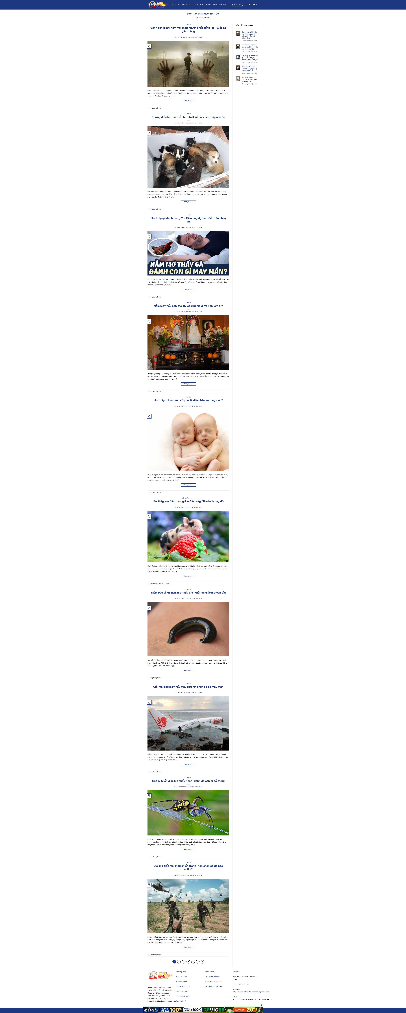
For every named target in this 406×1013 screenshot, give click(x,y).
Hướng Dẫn (185, 498)
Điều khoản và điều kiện (214, 986)
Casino (189, 5)
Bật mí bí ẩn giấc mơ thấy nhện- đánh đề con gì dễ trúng (188, 780)
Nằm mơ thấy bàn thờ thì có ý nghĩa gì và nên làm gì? (188, 305)
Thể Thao (181, 5)
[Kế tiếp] (202, 961)
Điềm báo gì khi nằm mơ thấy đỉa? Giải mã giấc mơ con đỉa (188, 592)
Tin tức (188, 24)
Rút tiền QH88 (181, 981)
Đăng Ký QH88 (181, 991)
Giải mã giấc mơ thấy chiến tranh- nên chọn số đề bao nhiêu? (188, 867)
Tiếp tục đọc (188, 100)
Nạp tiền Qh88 (181, 976)
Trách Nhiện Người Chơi (213, 981)
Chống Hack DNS (182, 996)
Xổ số (215, 5)
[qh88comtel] (158, 5)
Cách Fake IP (181, 1001)
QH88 (174, 5)
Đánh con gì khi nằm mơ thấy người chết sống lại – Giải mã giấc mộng (188, 29)
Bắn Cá (208, 5)
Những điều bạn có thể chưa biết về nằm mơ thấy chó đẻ (188, 117)
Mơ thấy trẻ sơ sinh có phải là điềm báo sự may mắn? (188, 400)
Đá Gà (202, 5)
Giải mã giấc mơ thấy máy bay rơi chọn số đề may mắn (188, 686)
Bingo (196, 5)
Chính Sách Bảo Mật (212, 976)
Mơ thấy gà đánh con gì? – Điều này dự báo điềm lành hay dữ (188, 219)
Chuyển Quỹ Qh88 (183, 986)
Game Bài (222, 5)
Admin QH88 (198, 37)
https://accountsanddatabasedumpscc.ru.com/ (251, 992)
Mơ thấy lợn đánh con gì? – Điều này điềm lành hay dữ (188, 501)
